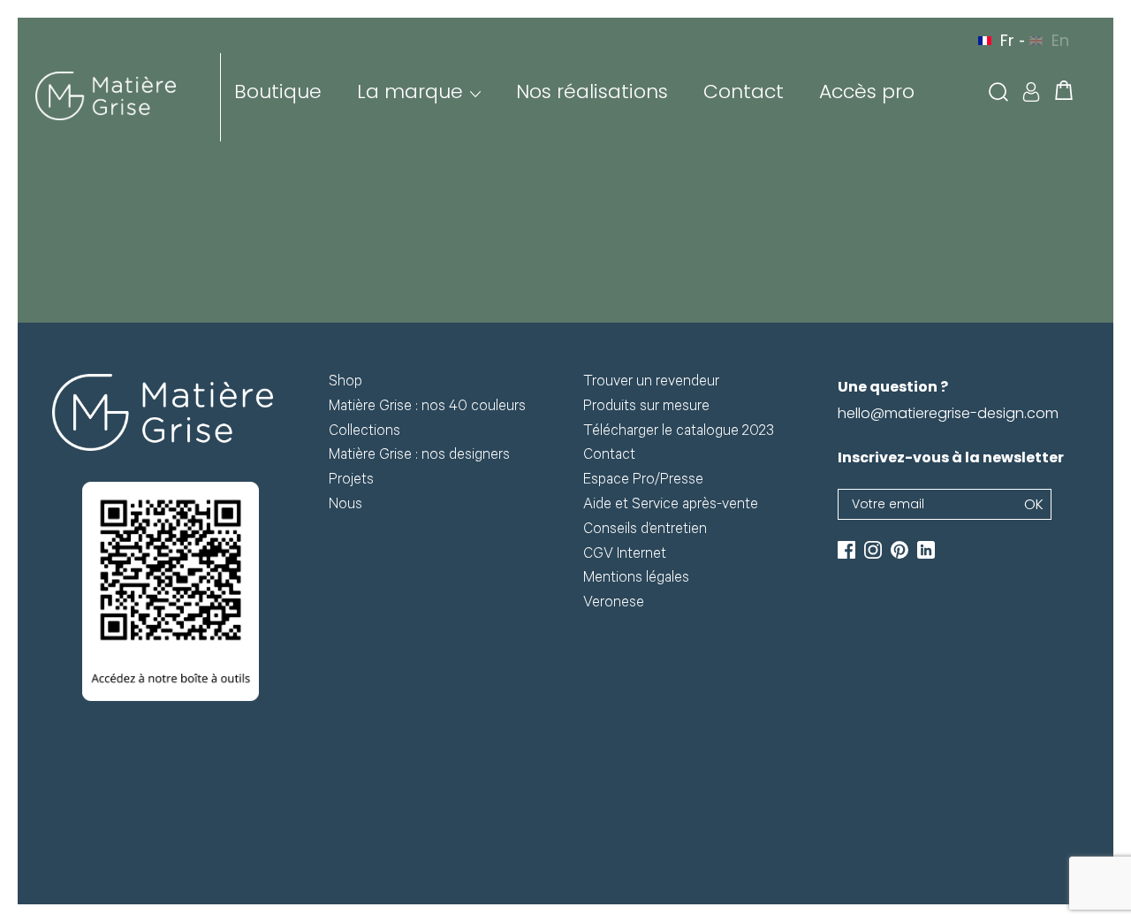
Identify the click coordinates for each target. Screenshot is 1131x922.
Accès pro (867, 91)
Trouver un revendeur (651, 383)
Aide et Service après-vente (670, 506)
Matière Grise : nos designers (419, 456)
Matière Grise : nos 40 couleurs (427, 408)
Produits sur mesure (646, 408)
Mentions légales (636, 579)
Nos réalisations (592, 91)
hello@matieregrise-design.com (948, 413)
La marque (410, 91)
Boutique (278, 91)
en (1060, 40)
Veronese (613, 604)
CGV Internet (624, 555)
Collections (364, 432)
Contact (743, 91)
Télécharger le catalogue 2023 (678, 432)
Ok (1034, 504)
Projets (351, 481)
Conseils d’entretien (645, 530)
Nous (345, 506)
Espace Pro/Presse (643, 481)
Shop (345, 383)
